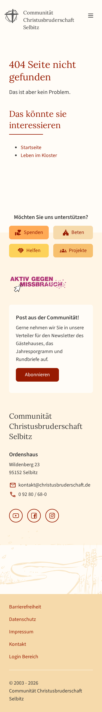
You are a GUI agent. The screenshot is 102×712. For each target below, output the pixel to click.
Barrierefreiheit (25, 606)
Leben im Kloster (39, 155)
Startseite (31, 147)
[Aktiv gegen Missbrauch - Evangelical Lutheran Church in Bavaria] (38, 285)
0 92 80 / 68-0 (32, 494)
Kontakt (17, 644)
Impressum (21, 631)
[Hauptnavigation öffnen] (90, 16)
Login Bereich (23, 656)
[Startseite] (12, 16)
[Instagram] (52, 515)
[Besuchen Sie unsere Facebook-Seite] (34, 515)
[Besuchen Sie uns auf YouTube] (16, 515)
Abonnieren (37, 374)
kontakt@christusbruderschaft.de (54, 485)
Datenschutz (22, 619)
